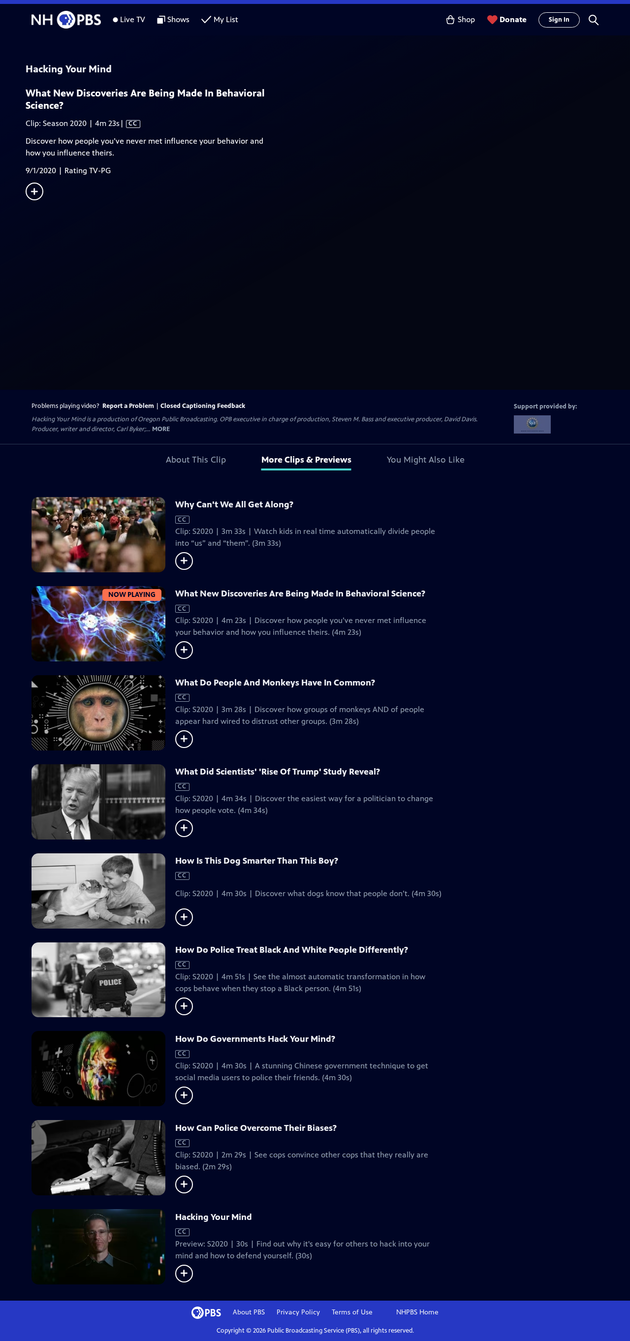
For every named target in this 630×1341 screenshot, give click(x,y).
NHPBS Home (417, 1312)
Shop (466, 19)
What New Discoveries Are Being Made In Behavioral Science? (300, 593)
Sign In (559, 20)
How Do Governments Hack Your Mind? (255, 1038)
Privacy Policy (298, 1312)
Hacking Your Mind (213, 1217)
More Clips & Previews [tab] (306, 459)
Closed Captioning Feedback (202, 406)
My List (226, 19)
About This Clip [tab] (196, 459)
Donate (513, 19)
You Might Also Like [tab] (426, 459)
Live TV (132, 19)
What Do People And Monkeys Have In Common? (275, 682)
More (161, 429)
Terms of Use (352, 1312)
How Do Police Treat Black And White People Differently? (291, 949)
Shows (178, 19)
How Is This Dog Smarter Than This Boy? (256, 860)
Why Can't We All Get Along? (234, 504)
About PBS (249, 1312)
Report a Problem (128, 406)
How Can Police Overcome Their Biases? (256, 1128)
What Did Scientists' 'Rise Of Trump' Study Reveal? (277, 771)
